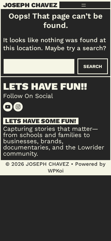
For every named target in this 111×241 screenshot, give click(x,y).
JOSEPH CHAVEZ (30, 5)
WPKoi (56, 171)
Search (92, 66)
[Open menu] (84, 5)
